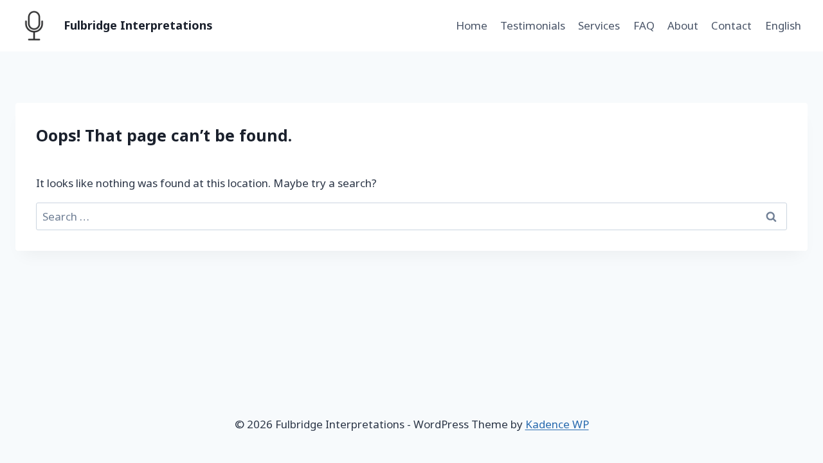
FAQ (644, 25)
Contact (731, 25)
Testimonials (532, 25)
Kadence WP (557, 424)
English (783, 25)
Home (471, 25)
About (682, 25)
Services (599, 25)
